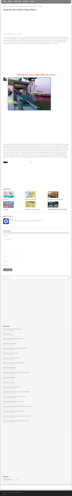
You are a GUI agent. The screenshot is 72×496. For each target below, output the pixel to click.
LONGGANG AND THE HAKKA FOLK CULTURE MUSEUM (16, 391)
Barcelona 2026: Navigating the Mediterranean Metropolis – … (18, 406)
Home (4, 1)
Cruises (32, 1)
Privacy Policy (17, 1)
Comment (5, 235)
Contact (10, 1)
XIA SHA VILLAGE (7, 333)
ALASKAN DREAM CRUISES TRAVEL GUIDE (13, 338)
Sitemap (4, 494)
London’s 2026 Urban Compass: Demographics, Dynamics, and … (18, 416)
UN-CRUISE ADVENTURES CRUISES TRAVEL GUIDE (15, 348)
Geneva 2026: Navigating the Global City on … (14, 411)
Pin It (31, 162)
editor (11, 219)
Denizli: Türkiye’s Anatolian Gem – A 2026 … (14, 401)
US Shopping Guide (13, 6)
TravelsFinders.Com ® (7, 492)
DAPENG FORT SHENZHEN (9, 377)
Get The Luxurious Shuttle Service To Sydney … (14, 396)
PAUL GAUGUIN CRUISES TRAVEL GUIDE (12, 329)
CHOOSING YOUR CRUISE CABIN (10, 353)
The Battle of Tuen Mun (8, 382)
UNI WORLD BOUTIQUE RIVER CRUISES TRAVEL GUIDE (16, 372)
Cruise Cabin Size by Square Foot (11, 358)
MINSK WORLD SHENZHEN (9, 367)
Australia (25, 1)
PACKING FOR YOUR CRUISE (9, 343)
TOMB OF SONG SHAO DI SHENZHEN (11, 387)
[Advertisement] (36, 22)
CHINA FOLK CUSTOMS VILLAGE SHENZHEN (13, 362)
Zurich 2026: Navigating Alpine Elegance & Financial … (16, 420)
